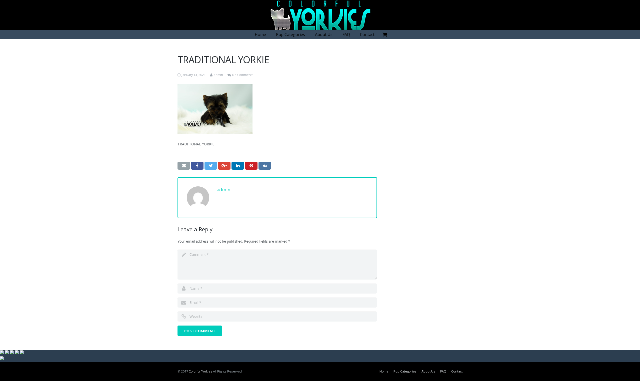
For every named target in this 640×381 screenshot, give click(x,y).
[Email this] (184, 166)
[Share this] (197, 166)
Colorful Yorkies (200, 371)
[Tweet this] (210, 166)
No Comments (243, 75)
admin (218, 75)
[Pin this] (251, 166)
